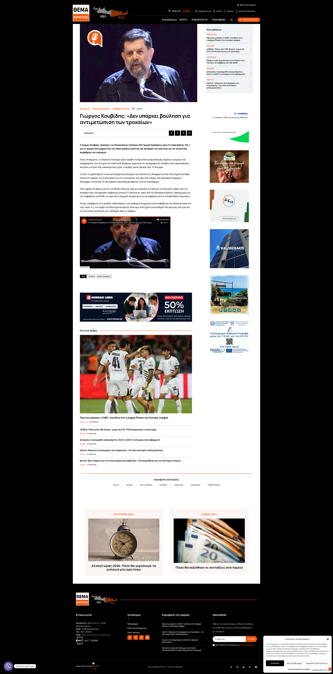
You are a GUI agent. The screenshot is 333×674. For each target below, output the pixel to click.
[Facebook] (171, 133)
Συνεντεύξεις (121, 109)
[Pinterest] (183, 133)
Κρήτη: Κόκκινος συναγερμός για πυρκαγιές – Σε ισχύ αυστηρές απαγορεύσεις (121, 450)
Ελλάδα (84, 109)
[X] (177, 133)
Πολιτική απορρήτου (247, 645)
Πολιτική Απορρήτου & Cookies (299, 669)
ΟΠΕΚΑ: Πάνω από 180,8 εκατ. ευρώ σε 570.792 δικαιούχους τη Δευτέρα (118, 429)
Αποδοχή (275, 663)
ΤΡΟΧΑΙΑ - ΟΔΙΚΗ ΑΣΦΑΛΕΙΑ (99, 276)
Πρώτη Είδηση (100, 109)
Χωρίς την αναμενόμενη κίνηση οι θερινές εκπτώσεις (180, 641)
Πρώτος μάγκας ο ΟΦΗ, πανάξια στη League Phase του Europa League (124, 417)
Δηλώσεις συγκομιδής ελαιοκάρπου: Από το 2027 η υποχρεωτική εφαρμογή (120, 439)
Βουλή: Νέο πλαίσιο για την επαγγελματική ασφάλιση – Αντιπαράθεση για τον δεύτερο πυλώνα (130, 460)
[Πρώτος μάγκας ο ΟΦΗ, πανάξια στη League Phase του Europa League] (136, 374)
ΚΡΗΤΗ (83, 454)
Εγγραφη (251, 639)
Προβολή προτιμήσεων (317, 663)
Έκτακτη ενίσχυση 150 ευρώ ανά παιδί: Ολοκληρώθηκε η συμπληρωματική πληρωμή (181, 649)
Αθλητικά (84, 422)
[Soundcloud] (243, 667)
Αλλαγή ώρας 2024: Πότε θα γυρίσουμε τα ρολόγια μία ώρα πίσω (123, 567)
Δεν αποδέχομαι (294, 663)
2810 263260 (86, 632)
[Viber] (8, 666)
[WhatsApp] (189, 133)
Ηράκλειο (211, 57)
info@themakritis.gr (90, 629)
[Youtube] (147, 637)
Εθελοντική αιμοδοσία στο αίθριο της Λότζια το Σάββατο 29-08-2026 (226, 61)
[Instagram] (135, 637)
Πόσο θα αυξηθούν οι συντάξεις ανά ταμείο (209, 567)
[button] (327, 639)
